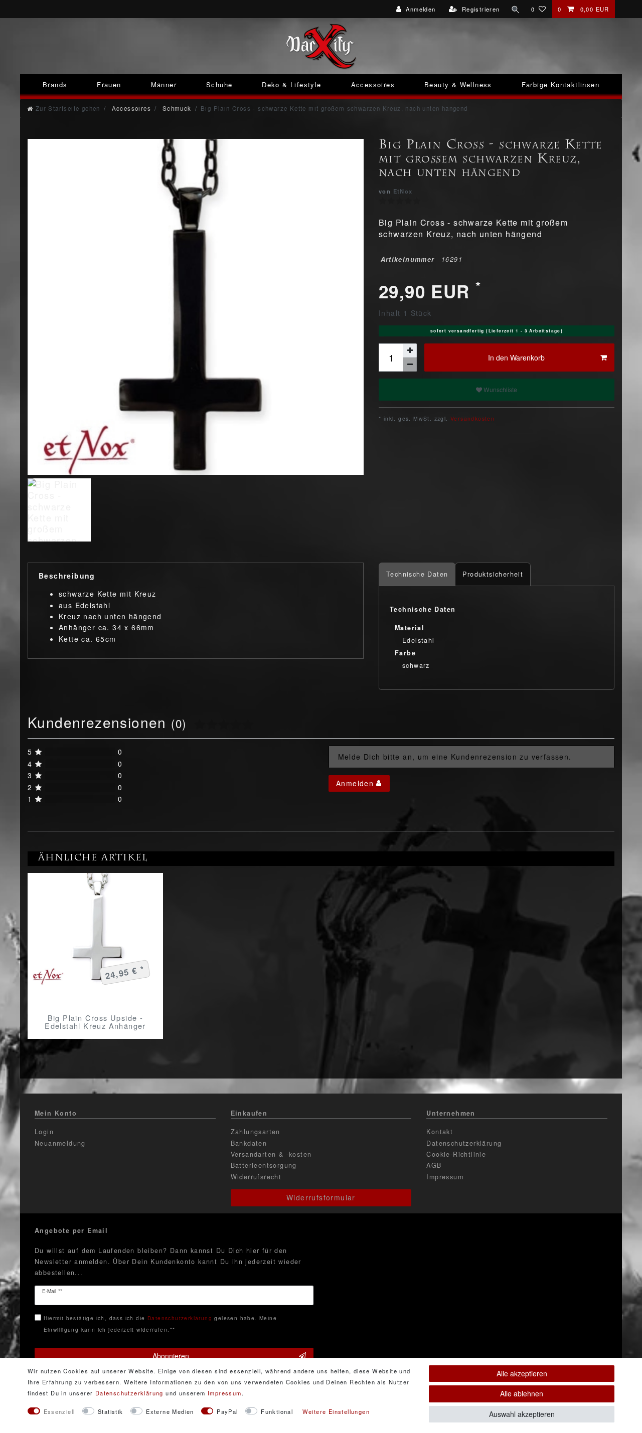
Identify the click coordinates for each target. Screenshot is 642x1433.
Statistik (110, 1411)
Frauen (109, 84)
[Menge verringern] (410, 364)
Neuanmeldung (60, 1143)
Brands (55, 84)
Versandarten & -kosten (271, 1154)
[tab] (417, 574)
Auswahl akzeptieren (522, 1414)
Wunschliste (499, 389)
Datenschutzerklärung (464, 1143)
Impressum (444, 1176)
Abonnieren (170, 1356)
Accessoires (373, 84)
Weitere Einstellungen (336, 1411)
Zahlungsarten (255, 1131)
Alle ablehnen (521, 1393)
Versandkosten (471, 418)
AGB (433, 1165)
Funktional (277, 1411)
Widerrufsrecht (256, 1176)
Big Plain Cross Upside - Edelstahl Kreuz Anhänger (95, 1022)
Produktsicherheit (492, 574)
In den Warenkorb (516, 357)
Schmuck (175, 108)
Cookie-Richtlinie (456, 1154)
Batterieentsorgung (264, 1165)
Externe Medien (170, 1411)
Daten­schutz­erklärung (129, 1393)
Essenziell (59, 1411)
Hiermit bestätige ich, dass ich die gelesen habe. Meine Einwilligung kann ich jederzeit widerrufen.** (160, 1323)
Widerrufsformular (321, 1197)
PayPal (227, 1411)
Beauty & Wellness (458, 84)
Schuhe (219, 84)
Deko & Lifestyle (291, 84)
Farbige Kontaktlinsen (560, 84)
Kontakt (439, 1131)
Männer (164, 84)
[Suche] (516, 9)
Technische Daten (417, 574)
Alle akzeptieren (522, 1373)
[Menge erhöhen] (410, 350)
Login (44, 1131)
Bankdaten (249, 1143)
